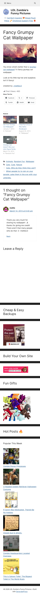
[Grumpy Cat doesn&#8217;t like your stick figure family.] (10, 140)
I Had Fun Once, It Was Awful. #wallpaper (25, 127)
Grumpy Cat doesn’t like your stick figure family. (9, 147)
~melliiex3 (17, 86)
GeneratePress (22, 592)
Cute (13, 165)
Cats (8, 165)
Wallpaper (30, 161)
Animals (9, 161)
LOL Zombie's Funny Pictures (21, 12)
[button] (35, 3)
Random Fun (19, 161)
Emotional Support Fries (23, 21)
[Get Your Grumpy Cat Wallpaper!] (10, 120)
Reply (8, 236)
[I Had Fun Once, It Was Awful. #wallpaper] (26, 120)
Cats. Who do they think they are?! (21, 168)
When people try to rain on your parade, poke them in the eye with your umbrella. (20, 174)
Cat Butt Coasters (14, 18)
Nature (19, 165)
